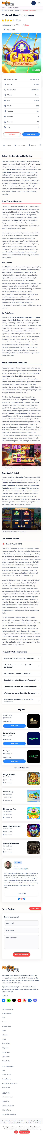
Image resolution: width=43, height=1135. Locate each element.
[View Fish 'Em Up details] (33, 796)
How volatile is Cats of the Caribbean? (17, 674)
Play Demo (12, 134)
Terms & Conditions (8, 1106)
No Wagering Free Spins (9, 1083)
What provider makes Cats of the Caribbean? (20, 693)
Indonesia (5, 1035)
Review (17, 10)
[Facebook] (24, 899)
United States (6, 1061)
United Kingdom (7, 1013)
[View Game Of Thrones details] (33, 847)
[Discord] (35, 1000)
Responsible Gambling (9, 1114)
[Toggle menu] (39, 3)
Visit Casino (14, 725)
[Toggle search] (33, 3)
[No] (41, 1130)
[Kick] (9, 1000)
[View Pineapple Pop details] (33, 813)
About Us (6, 1093)
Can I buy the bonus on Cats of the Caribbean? (20, 687)
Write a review (35, 908)
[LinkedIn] (19, 899)
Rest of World (6, 1052)
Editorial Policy (6, 1110)
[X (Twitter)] (14, 1000)
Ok (16, 1132)
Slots (11, 10)
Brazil (3, 1017)
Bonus (33, 145)
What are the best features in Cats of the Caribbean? (18, 700)
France (4, 1030)
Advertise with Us (7, 1097)
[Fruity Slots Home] (21, 969)
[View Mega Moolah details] (33, 778)
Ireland (4, 1039)
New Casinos (6, 1087)
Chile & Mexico (6, 1026)
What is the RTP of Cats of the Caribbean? (19, 658)
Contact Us (5, 1101)
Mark (27, 25)
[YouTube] (19, 1000)
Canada (4, 1022)
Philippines (5, 1048)
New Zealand (6, 1043)
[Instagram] (21, 899)
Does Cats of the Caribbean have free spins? (20, 680)
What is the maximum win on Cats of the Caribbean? (18, 666)
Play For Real (31, 134)
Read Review (7, 722)
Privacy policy (24, 1132)
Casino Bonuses (7, 1079)
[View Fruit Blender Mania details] (33, 830)
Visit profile (22, 893)
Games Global (34, 79)
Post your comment (21, 954)
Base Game (21, 145)
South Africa (6, 1056)
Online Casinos (6, 1075)
